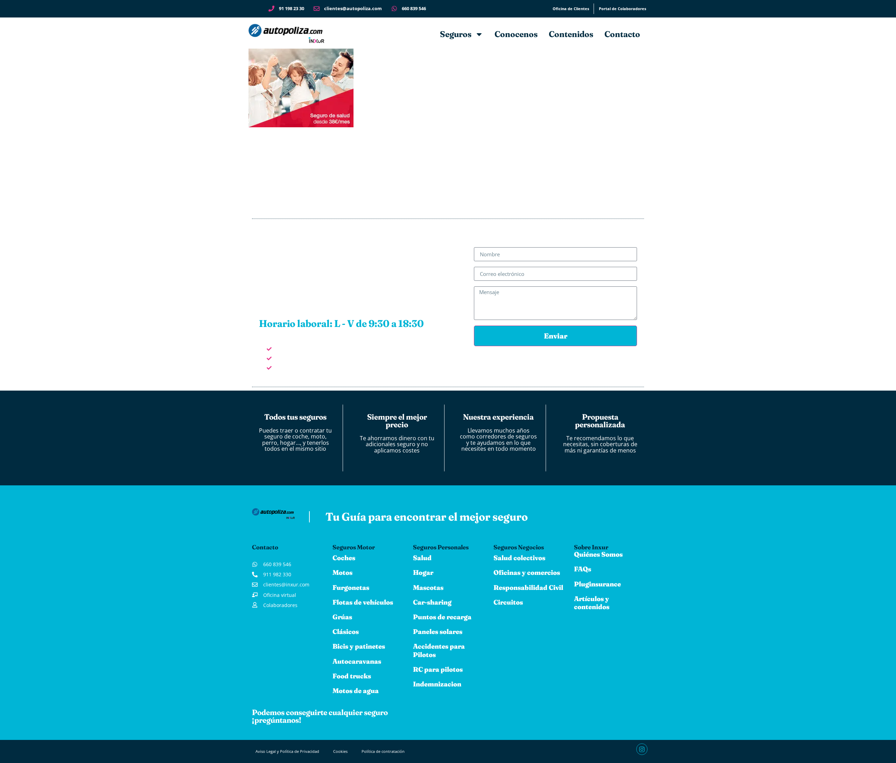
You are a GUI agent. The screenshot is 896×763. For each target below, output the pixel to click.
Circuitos (508, 602)
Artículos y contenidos (591, 602)
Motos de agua (355, 690)
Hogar (423, 572)
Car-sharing (432, 602)
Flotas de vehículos (362, 602)
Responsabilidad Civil (528, 587)
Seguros (455, 34)
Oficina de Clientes (571, 8)
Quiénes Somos (598, 554)
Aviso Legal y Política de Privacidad (287, 751)
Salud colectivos (519, 558)
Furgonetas (350, 587)
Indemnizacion (437, 684)
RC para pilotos (438, 669)
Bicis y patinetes (358, 646)
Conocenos (516, 34)
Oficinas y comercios (526, 572)
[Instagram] (642, 749)
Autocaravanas (356, 661)
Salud (422, 558)
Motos (342, 572)
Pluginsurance (597, 584)
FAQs (582, 569)
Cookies (340, 751)
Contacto (622, 34)
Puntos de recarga (442, 617)
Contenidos (571, 34)
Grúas (342, 617)
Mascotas (428, 587)
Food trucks (351, 676)
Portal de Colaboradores (622, 8)
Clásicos (345, 631)
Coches (343, 558)
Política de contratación (383, 751)
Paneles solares (437, 631)
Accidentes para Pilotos (439, 650)
